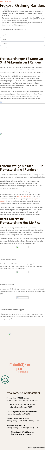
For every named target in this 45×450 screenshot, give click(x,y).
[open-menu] (38, 17)
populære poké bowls (23, 196)
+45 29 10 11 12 (22, 372)
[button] (6, 9)
